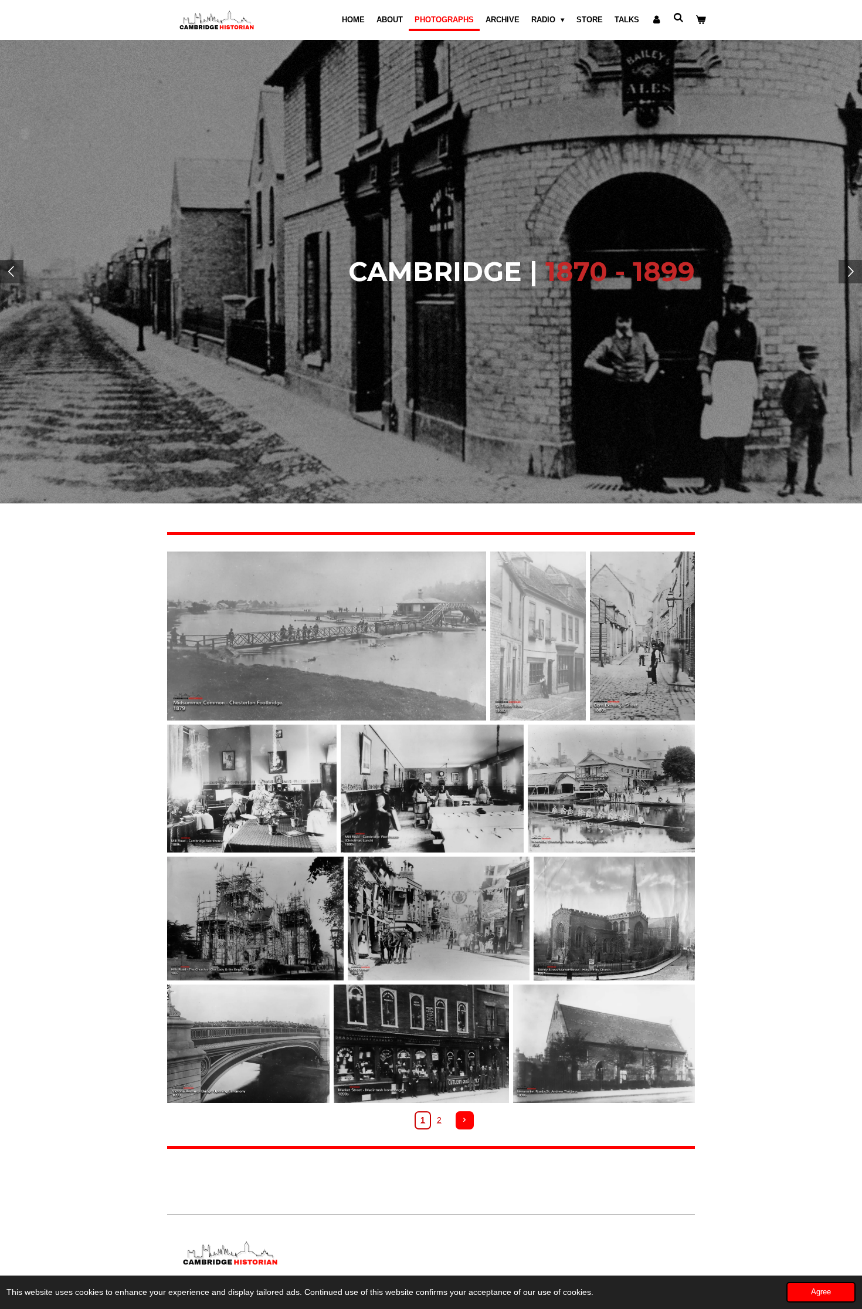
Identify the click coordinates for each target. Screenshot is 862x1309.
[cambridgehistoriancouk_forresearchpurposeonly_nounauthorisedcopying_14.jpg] (326, 636)
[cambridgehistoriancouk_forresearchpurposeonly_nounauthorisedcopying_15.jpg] (432, 788)
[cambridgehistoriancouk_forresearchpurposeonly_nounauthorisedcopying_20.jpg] (255, 918)
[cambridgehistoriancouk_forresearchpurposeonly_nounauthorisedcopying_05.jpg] (614, 918)
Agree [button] (821, 1292)
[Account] (656, 20)
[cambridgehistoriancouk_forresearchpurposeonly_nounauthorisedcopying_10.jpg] (604, 1044)
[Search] (679, 18)
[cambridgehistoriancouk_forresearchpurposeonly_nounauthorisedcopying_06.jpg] (611, 788)
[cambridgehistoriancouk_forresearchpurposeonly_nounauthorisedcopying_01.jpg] (248, 1044)
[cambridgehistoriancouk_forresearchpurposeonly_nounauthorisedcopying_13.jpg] (252, 788)
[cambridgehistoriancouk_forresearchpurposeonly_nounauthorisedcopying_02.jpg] (538, 636)
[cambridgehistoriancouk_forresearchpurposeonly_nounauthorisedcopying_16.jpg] (421, 1044)
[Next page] (465, 1120)
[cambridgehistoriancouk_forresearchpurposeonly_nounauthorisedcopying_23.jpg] (642, 636)
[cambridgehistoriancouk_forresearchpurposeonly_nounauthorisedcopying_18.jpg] (438, 918)
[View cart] (701, 20)
